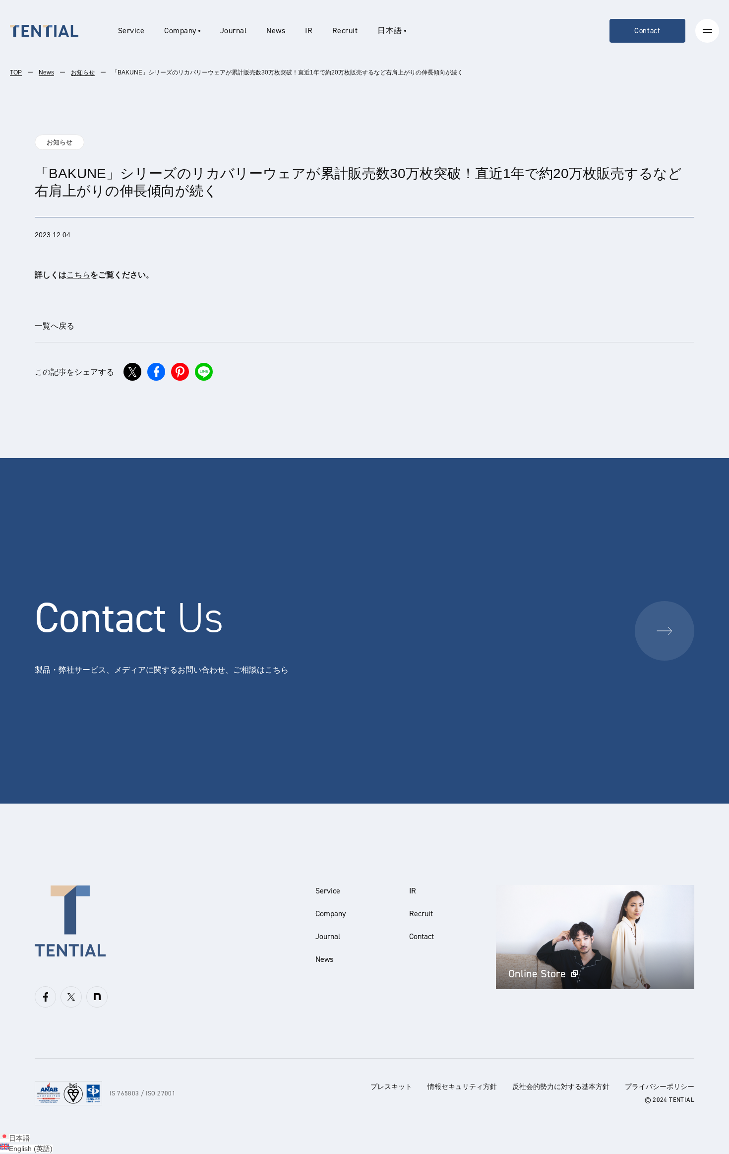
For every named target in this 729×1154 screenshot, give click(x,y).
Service (131, 30)
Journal (233, 30)
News (275, 30)
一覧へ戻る (54, 326)
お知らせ (83, 72)
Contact (647, 31)
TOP (16, 72)
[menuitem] (391, 31)
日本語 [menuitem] (19, 1138)
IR (308, 30)
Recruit (345, 30)
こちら (78, 275)
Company (330, 913)
